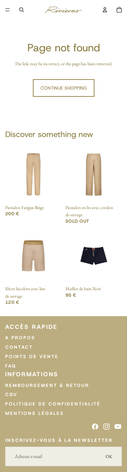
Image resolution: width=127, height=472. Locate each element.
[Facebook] (95, 426)
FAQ (10, 365)
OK (109, 456)
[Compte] (105, 10)
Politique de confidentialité (53, 404)
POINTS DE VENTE (32, 356)
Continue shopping (64, 88)
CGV (11, 394)
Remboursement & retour (47, 385)
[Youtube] (118, 426)
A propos (20, 338)
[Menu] (7, 9)
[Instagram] (106, 426)
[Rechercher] (21, 10)
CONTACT (19, 347)
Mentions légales (34, 413)
